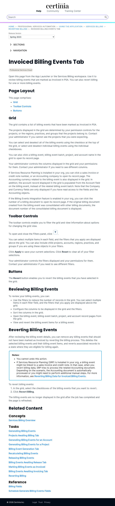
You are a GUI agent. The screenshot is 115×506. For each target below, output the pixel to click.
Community (53, 11)
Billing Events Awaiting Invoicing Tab (28, 471)
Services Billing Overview (22, 420)
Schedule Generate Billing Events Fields (30, 490)
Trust (40, 502)
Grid (15, 102)
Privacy (47, 502)
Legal (34, 502)
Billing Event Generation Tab (24, 448)
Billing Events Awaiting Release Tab (27, 462)
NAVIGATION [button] (20, 50)
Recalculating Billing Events (23, 453)
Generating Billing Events (22, 431)
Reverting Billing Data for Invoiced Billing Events (60, 376)
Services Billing (94, 26)
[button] (105, 17)
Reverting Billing (18, 29)
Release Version (15, 33)
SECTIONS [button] (19, 44)
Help (38, 11)
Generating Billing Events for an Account (30, 439)
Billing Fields (15, 486)
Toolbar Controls (22, 106)
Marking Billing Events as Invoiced (27, 466)
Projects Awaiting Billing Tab (24, 435)
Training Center (73, 11)
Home (11, 26)
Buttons (17, 110)
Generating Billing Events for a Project (29, 444)
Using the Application (70, 26)
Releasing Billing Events (21, 457)
